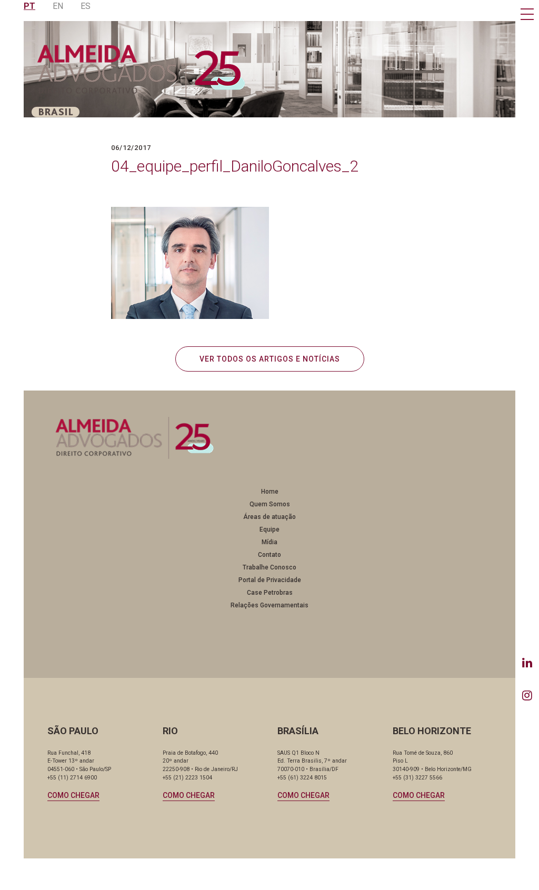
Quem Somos (269, 504)
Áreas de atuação (269, 517)
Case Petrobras (270, 592)
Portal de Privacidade (269, 580)
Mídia (269, 542)
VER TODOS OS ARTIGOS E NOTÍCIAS (269, 359)
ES (86, 6)
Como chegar (73, 795)
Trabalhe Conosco (269, 567)
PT (29, 6)
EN (58, 6)
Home (269, 491)
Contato (269, 554)
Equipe (269, 529)
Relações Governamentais (269, 605)
